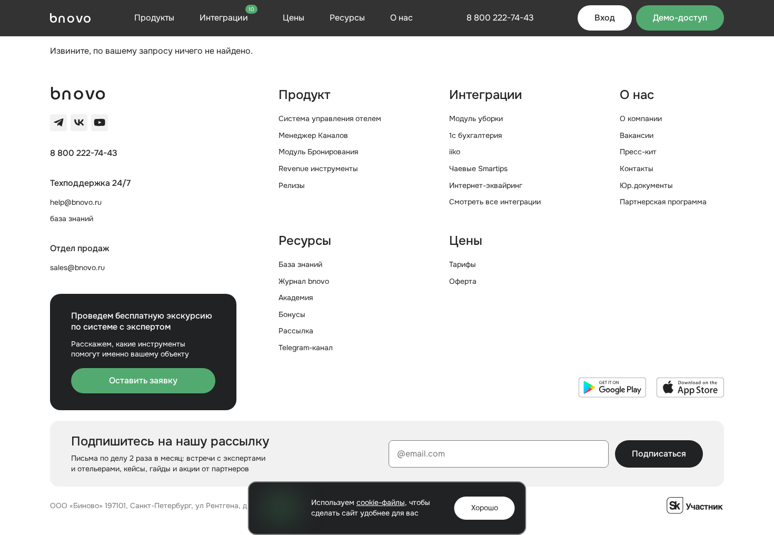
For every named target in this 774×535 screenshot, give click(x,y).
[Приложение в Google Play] (612, 388)
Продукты (154, 17)
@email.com (421, 453)
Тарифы (462, 264)
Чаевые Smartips (478, 168)
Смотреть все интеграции (495, 201)
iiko (454, 151)
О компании (641, 118)
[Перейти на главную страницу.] (70, 18)
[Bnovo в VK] (79, 122)
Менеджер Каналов (313, 135)
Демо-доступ (680, 17)
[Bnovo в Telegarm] (58, 122)
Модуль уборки (476, 118)
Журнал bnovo (304, 281)
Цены (293, 17)
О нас (401, 17)
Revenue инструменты (318, 168)
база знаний (71, 218)
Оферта (463, 281)
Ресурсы (347, 17)
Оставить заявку (143, 380)
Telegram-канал (306, 347)
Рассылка (296, 330)
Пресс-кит (638, 151)
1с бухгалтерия (475, 135)
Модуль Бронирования (318, 151)
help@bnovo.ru (76, 202)
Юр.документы (646, 185)
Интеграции (227, 17)
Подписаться (659, 453)
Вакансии (636, 135)
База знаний (300, 264)
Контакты (636, 168)
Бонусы (292, 314)
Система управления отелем (330, 118)
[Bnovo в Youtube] (99, 122)
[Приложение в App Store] (690, 388)
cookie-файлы (380, 502)
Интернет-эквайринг (485, 185)
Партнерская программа (663, 201)
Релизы (292, 185)
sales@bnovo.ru (77, 267)
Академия (296, 297)
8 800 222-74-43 (83, 153)
